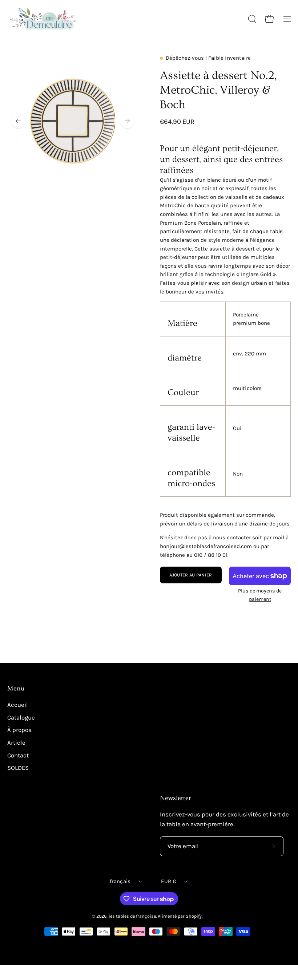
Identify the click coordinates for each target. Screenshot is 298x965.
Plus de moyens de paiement (260, 595)
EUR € (168, 881)
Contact (18, 755)
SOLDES (18, 767)
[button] (251, 19)
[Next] (127, 121)
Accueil (17, 704)
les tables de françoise (132, 916)
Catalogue (21, 717)
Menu (15, 688)
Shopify (194, 916)
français (120, 881)
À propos (19, 729)
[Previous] (18, 121)
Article (16, 742)
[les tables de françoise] (43, 18)
